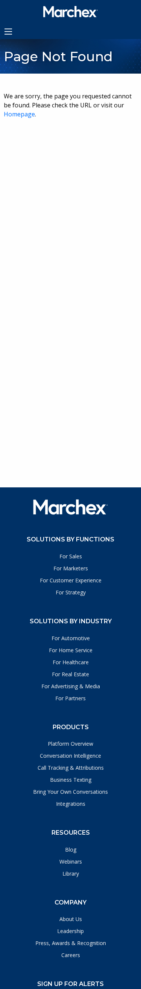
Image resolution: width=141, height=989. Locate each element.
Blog (70, 849)
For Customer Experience (71, 580)
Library (70, 873)
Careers (70, 955)
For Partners (70, 698)
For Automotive (71, 638)
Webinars (70, 861)
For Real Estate (70, 674)
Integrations (70, 803)
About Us (70, 919)
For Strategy (71, 592)
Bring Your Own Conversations (70, 791)
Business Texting (70, 779)
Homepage (19, 114)
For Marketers (70, 568)
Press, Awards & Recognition (70, 943)
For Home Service (70, 650)
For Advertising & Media (70, 686)
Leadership (70, 931)
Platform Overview (70, 743)
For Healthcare (71, 662)
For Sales (70, 556)
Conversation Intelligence (70, 755)
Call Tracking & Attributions (71, 767)
